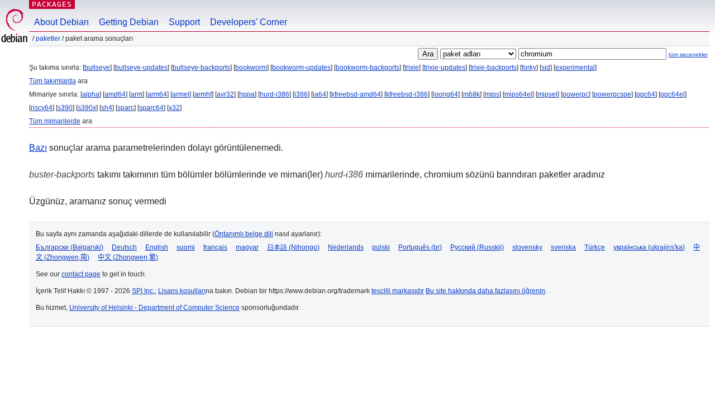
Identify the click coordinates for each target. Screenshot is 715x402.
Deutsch (124, 247)
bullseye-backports (201, 67)
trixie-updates (444, 67)
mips (492, 94)
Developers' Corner (248, 22)
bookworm (251, 67)
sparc (125, 108)
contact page (81, 274)
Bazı (38, 147)
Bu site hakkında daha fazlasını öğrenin (485, 291)
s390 (65, 108)
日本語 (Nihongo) (293, 247)
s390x (87, 108)
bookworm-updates (301, 67)
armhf (203, 94)
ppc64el (672, 94)
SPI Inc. (143, 291)
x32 (174, 108)
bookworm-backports (367, 67)
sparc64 (151, 108)
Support (184, 22)
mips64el (518, 94)
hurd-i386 (274, 94)
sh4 (106, 108)
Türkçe (594, 247)
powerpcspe (612, 94)
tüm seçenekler (688, 54)
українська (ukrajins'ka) (649, 247)
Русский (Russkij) (477, 247)
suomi (186, 247)
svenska (563, 247)
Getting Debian (129, 22)
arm (136, 94)
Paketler (48, 38)
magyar (247, 247)
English (156, 247)
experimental (575, 67)
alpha (90, 94)
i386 (301, 94)
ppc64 (645, 94)
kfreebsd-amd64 (356, 94)
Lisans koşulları (182, 291)
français (215, 247)
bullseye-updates (141, 67)
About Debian (61, 22)
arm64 (157, 94)
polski (381, 247)
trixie (411, 67)
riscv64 (42, 108)
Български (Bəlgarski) (69, 247)
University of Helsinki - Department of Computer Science (154, 308)
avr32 (225, 94)
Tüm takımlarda (52, 81)
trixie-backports (493, 67)
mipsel (547, 94)
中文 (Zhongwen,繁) (128, 257)
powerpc (576, 94)
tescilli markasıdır (397, 291)
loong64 (445, 94)
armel (180, 94)
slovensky (527, 247)
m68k (471, 94)
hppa (247, 94)
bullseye (97, 67)
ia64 (319, 94)
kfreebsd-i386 (407, 94)
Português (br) (420, 247)
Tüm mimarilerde (54, 121)
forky (529, 67)
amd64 (115, 94)
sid (545, 67)
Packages (52, 4)
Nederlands (346, 247)
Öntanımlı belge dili (243, 234)
